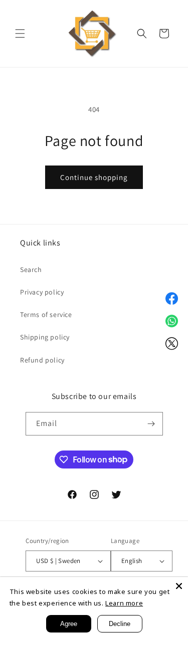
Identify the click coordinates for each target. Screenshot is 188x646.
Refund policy (42, 360)
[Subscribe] (151, 424)
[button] (20, 33)
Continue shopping (94, 177)
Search (31, 269)
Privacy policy (42, 292)
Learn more (124, 603)
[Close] (179, 586)
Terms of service (46, 314)
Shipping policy (45, 337)
